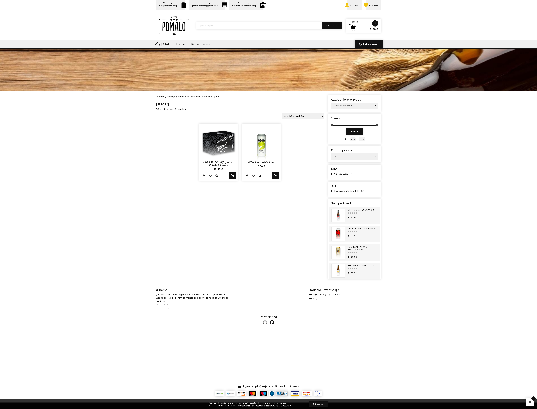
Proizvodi (181, 44)
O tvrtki (167, 44)
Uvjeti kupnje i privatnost (326, 294)
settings (288, 405)
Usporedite (217, 175)
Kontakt (206, 44)
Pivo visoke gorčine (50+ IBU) (349, 191)
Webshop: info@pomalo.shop (168, 4)
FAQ (315, 298)
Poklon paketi (371, 44)
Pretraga (332, 25)
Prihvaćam (318, 404)
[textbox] (354, 106)
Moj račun (354, 5)
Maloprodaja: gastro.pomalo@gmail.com (205, 4)
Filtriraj (354, 131)
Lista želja (373, 5)
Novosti (195, 44)
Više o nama (162, 304)
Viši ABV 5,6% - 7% (343, 174)
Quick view (204, 175)
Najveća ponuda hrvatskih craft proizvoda (189, 96)
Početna (160, 96)
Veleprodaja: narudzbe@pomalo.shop (244, 4)
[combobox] (354, 106)
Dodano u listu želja (210, 175)
